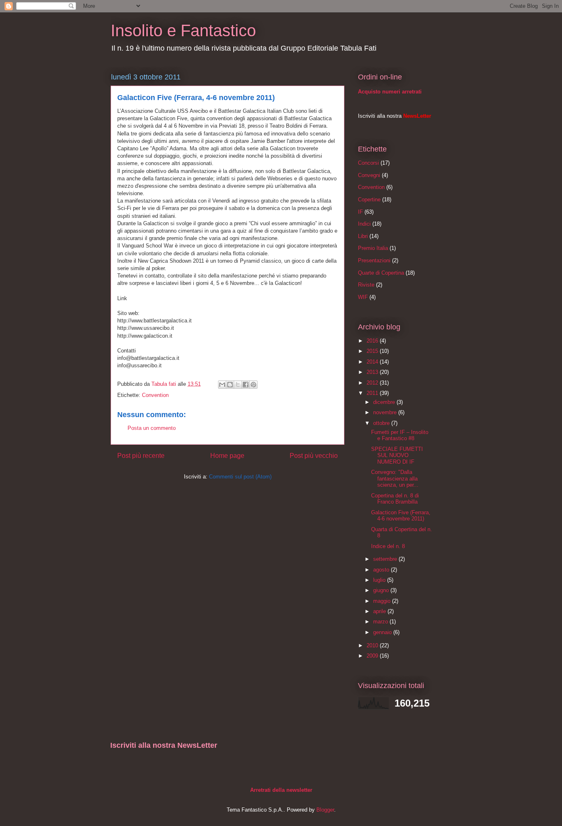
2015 (373, 351)
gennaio (383, 632)
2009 (373, 656)
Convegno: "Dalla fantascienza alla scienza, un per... (394, 478)
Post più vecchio (314, 455)
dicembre (385, 402)
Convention (155, 395)
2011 (373, 393)
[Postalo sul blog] (230, 384)
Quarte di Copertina (381, 273)
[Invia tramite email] (222, 384)
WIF (363, 297)
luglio (380, 580)
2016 (373, 341)
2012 (373, 383)
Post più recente (141, 455)
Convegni (369, 175)
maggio (382, 601)
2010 (373, 645)
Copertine (369, 199)
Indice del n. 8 (388, 546)
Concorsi (368, 163)
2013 (373, 372)
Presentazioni (374, 260)
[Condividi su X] (238, 384)
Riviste (366, 285)
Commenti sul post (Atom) (240, 477)
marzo (381, 621)
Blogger (325, 810)
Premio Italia (373, 248)
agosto (382, 570)
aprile (380, 611)
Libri (363, 236)
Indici (364, 224)
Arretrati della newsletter (281, 790)
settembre (386, 559)
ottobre (382, 423)
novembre (385, 412)
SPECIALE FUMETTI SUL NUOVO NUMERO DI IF (397, 455)
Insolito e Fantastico (183, 30)
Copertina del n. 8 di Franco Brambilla (395, 498)
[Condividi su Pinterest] (253, 384)
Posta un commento (152, 428)
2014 (373, 362)
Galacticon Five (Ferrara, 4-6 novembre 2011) (400, 515)
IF (360, 212)
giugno (381, 590)
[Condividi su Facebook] (246, 384)
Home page (227, 455)
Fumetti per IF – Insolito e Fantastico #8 (399, 435)
